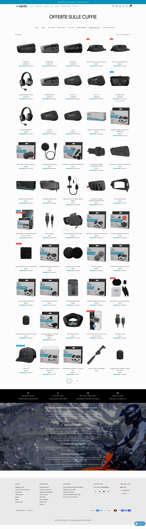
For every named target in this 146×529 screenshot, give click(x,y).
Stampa (17, 497)
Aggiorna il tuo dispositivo (46, 492)
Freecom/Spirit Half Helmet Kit (49, 301)
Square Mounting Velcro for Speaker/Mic (26, 266)
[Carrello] (130, 6)
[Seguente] (77, 381)
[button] (22, 66)
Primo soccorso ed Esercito (70, 497)
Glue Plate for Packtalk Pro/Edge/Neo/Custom (96, 165)
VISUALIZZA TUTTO (94, 27)
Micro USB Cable (49, 233)
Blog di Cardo (43, 502)
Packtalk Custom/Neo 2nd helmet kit (119, 266)
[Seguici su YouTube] (104, 491)
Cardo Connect (44, 494)
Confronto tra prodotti (108, 27)
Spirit (73, 130)
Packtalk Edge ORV (49, 94)
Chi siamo (75, 6)
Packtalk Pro (26, 62)
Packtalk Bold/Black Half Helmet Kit (96, 301)
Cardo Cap (26, 368)
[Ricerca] (123, 6)
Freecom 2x (96, 94)
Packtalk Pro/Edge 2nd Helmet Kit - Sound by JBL (120, 130)
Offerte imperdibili (81, 27)
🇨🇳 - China (123, 487)
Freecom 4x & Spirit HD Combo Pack (96, 334)
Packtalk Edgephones (26, 130)
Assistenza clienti (65, 6)
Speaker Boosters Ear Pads (73, 266)
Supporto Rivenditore (68, 492)
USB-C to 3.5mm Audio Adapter (96, 368)
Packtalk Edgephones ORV (26, 94)
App (52, 6)
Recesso (42, 504)
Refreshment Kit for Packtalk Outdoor (120, 301)
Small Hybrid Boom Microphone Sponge (26, 334)
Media (16, 499)
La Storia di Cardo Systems (22, 489)
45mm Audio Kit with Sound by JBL (26, 164)
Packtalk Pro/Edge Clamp (73, 301)
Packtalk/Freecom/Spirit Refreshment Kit (73, 164)
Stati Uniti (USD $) (20, 510)
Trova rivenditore (44, 499)
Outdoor (43, 27)
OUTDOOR (46, 6)
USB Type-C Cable (120, 334)
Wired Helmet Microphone (49, 164)
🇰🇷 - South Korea (124, 490)
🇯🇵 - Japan (123, 493)
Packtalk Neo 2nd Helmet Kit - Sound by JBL (73, 369)
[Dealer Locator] (120, 6)
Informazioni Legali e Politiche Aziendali (80, 520)
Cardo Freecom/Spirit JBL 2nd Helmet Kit (96, 233)
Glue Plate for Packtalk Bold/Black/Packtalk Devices (96, 199)
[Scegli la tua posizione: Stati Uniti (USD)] (113, 6)
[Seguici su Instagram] (100, 491)
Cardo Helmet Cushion (73, 334)
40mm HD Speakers (96, 266)
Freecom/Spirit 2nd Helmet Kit (26, 301)
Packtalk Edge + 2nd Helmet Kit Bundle (26, 233)
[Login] (126, 6)
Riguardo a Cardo (19, 487)
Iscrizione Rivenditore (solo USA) (71, 494)
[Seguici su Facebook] (95, 491)
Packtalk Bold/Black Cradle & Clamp (73, 233)
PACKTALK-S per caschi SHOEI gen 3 (96, 62)
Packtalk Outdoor (119, 94)
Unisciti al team (19, 494)
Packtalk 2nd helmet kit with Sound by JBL (49, 267)
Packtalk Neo (73, 62)
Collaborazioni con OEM (69, 489)
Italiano (29, 510)
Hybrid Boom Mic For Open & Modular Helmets (73, 199)
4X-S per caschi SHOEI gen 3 (120, 62)
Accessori (71, 27)
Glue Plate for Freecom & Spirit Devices (120, 164)
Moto (31, 6)
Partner (57, 6)
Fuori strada (39, 6)
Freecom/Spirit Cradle (120, 199)
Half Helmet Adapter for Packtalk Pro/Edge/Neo (49, 334)
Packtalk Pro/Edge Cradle (49, 199)
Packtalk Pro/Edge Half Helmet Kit (120, 233)
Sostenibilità (18, 492)
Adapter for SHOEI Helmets (26, 199)
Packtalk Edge (49, 62)
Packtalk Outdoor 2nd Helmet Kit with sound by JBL (49, 369)
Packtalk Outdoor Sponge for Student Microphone (120, 369)
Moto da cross (61, 27)
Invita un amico (19, 502)
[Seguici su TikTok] (108, 491)
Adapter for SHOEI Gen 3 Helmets (96, 130)
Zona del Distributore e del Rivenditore (73, 487)
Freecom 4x (73, 94)
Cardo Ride (42, 497)
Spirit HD (49, 130)
